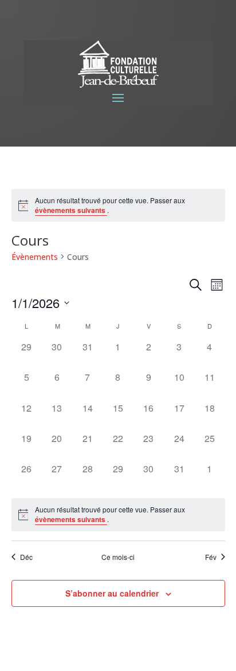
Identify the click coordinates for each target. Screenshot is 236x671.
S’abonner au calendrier (112, 593)
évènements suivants (71, 210)
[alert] (118, 205)
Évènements (34, 256)
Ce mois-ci (118, 557)
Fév (211, 557)
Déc (26, 557)
